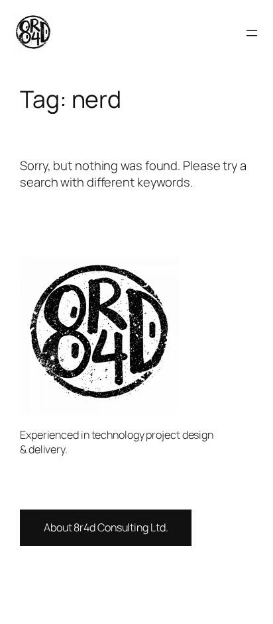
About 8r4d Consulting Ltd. (106, 527)
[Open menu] (252, 33)
